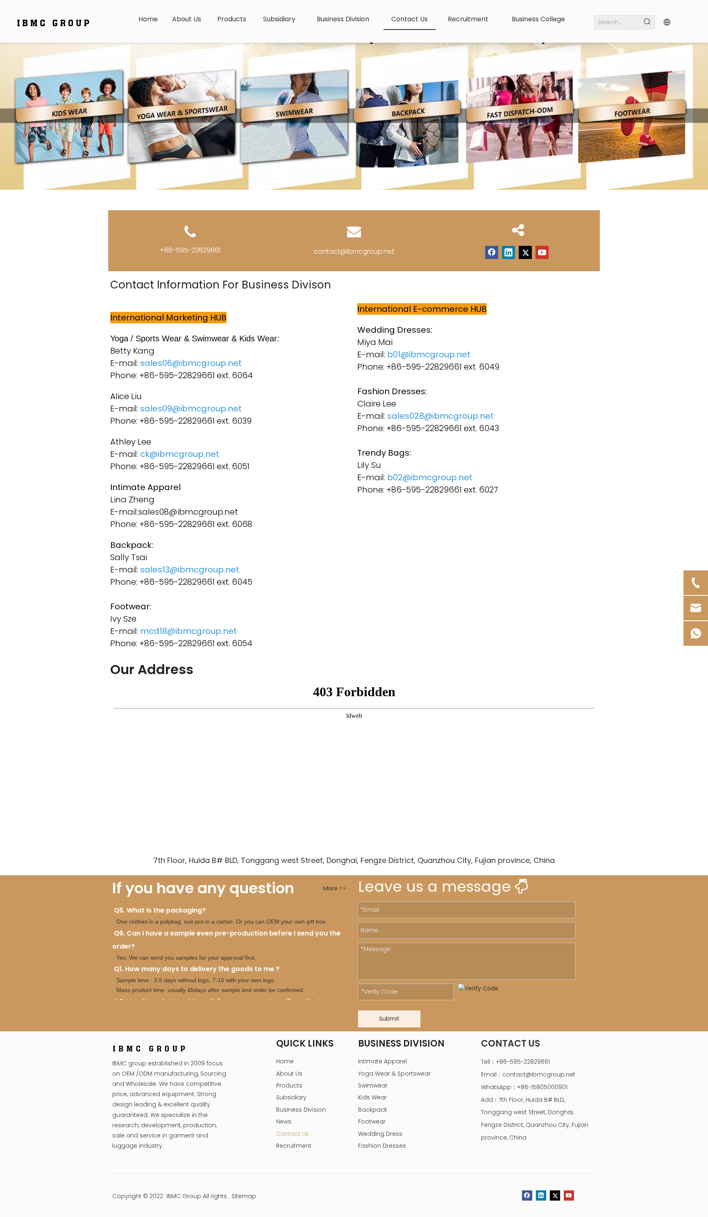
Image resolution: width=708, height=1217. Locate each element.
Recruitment (293, 1146)
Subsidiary (291, 1097)
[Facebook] (491, 252)
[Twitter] (525, 252)
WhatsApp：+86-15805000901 (524, 1087)
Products (289, 1085)
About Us (289, 1073)
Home (285, 1061)
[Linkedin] (508, 252)
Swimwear (373, 1085)
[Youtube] (542, 252)
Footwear (372, 1121)
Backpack (372, 1110)
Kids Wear (372, 1097)
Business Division (301, 1110)
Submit (389, 1019)
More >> (334, 888)
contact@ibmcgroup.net (354, 251)
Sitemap (243, 1196)
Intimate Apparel (382, 1061)
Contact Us (292, 1134)
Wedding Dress (380, 1134)
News (283, 1121)
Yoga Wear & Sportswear (394, 1073)
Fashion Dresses (382, 1146)
